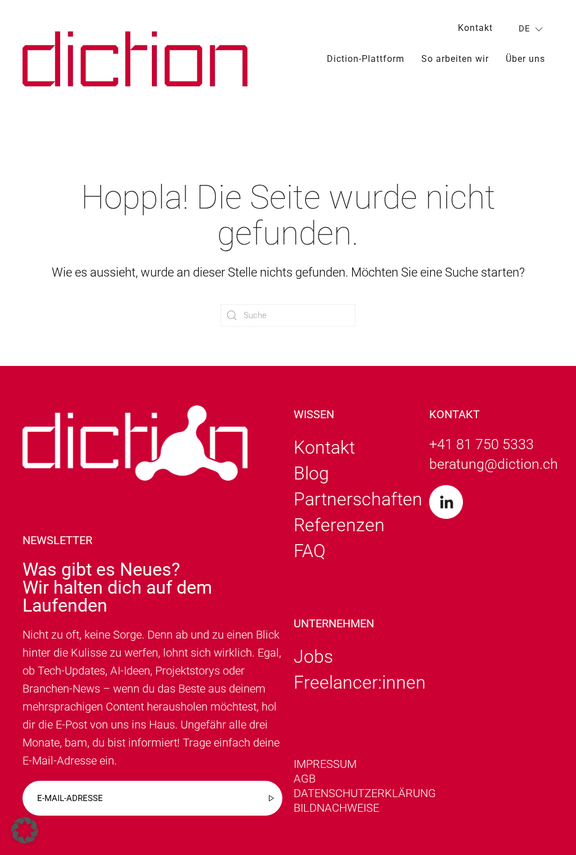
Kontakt (475, 27)
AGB (305, 778)
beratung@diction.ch (493, 464)
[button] (25, 830)
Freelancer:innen (360, 682)
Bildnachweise (336, 808)
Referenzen (339, 525)
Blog (311, 473)
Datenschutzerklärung (365, 793)
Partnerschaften (358, 499)
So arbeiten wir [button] (455, 58)
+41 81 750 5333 (481, 444)
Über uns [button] (525, 58)
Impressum (325, 764)
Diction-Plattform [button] (365, 58)
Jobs (313, 656)
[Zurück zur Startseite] (135, 58)
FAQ (310, 551)
